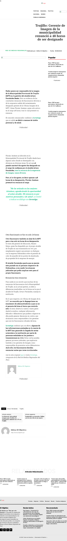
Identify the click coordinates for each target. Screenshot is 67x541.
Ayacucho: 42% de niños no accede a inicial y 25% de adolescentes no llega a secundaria (42, 481)
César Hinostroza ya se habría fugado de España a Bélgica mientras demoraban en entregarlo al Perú (33, 520)
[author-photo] (1, 484)
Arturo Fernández (12, 408)
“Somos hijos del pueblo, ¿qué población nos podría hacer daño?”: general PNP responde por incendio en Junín (58, 481)
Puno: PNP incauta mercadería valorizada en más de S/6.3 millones (55, 64)
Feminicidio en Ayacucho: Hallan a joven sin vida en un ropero (34, 417)
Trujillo (22, 408)
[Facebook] (1, 529)
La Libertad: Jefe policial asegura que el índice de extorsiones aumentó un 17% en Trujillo (11, 419)
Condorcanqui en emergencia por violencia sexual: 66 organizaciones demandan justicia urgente (57, 74)
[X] (7, 529)
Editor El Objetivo (41, 51)
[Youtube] (11, 529)
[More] (43, 85)
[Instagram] (4, 529)
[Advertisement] (23, 141)
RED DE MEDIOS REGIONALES (16, 50)
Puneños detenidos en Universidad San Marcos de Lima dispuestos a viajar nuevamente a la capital (33, 526)
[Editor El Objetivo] (5, 431)
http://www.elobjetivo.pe (17, 432)
